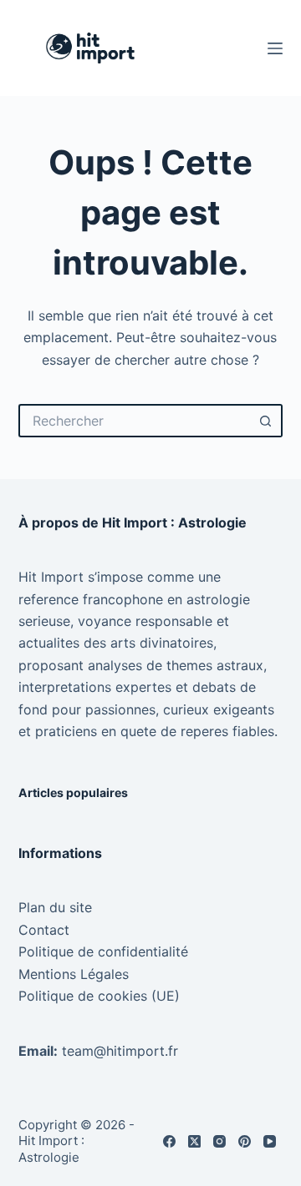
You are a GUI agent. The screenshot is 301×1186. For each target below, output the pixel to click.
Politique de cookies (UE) (99, 995)
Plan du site (55, 907)
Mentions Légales (73, 974)
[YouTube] (269, 1141)
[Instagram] (219, 1141)
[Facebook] (169, 1141)
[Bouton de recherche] (266, 420)
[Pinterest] (244, 1141)
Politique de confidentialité (103, 951)
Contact (43, 929)
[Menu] (275, 48)
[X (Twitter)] (194, 1141)
